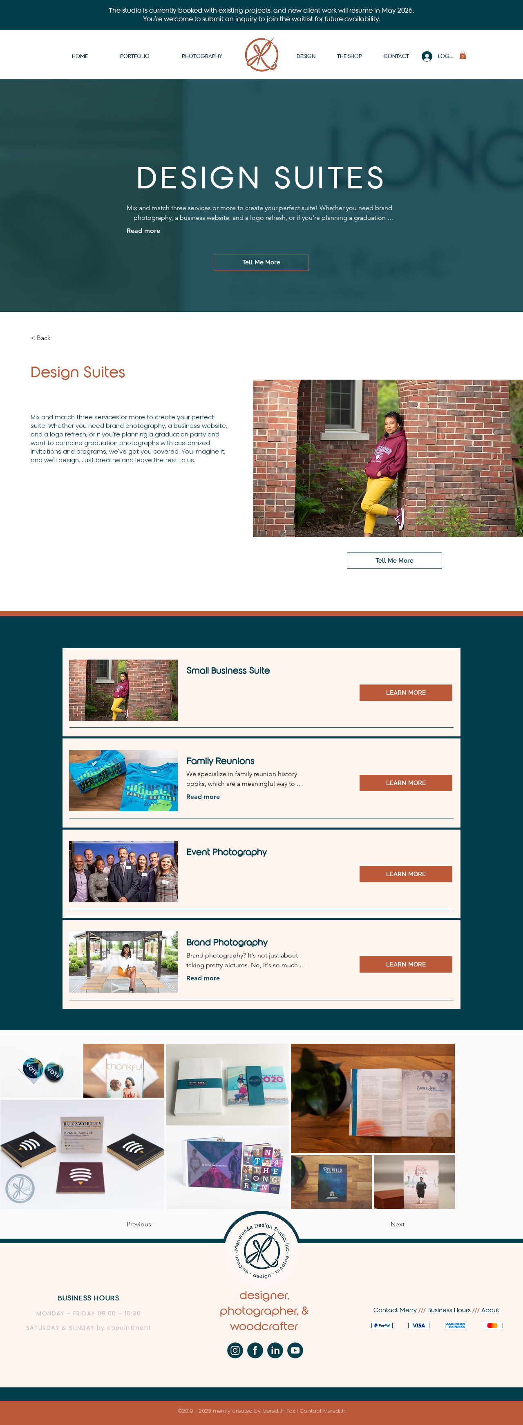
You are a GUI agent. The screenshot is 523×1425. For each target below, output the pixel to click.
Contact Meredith (322, 1411)
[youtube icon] (295, 1350)
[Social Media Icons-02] (235, 1350)
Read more (143, 231)
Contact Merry (395, 1310)
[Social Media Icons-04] (255, 1350)
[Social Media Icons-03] (275, 1350)
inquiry (246, 19)
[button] (462, 55)
